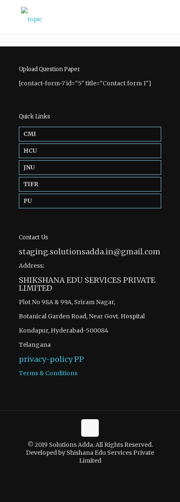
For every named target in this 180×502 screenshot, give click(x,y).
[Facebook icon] (85, 472)
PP (79, 359)
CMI (29, 134)
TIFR (30, 184)
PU (27, 201)
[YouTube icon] (94, 472)
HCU (30, 150)
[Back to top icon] (90, 428)
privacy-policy (45, 359)
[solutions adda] (90, 16)
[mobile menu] (169, 17)
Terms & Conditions (48, 373)
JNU (29, 167)
